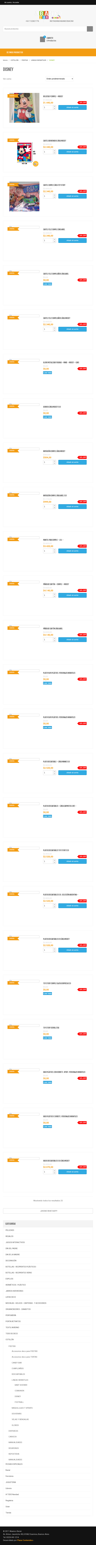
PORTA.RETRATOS (13, 1321)
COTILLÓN (14, 60)
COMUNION (19, 1391)
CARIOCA (12, 1437)
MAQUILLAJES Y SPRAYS (22, 1408)
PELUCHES (10, 1230)
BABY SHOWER (21, 1385)
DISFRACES (13, 1431)
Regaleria (9, 1501)
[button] (54, 106)
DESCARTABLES (18, 1374)
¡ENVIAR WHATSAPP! (48, 1211)
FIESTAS (25, 60)
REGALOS (9, 1236)
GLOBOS (15, 1425)
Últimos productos (15, 52)
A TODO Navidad (12, 1494)
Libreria (9, 1488)
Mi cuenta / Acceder (11, 2)
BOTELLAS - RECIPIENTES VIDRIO (19, 1273)
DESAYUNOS (14, 1448)
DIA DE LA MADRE (13, 1255)
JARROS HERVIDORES (14, 1291)
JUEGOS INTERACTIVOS (15, 1242)
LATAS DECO (11, 1297)
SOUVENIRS (17, 1414)
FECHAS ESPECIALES (14, 1464)
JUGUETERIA (11, 1482)
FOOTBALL (19, 1402)
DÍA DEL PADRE (12, 1248)
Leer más (47, 284)
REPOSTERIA (14, 1454)
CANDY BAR (17, 1363)
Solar (8, 1507)
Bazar (8, 1470)
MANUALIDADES (15, 1442)
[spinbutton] (49, 107)
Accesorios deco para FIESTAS (25, 1351)
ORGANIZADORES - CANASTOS (18, 1309)
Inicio (5, 60)
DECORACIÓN (11, 1261)
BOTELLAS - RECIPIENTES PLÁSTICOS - (21, 1267)
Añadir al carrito (72, 107)
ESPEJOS (9, 1279)
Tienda (8, 1513)
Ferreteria (9, 1476)
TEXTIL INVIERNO (12, 1327)
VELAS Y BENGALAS (20, 1419)
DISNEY (18, 1396)
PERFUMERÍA (11, 1315)
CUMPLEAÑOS (18, 1368)
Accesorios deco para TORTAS (24, 1357)
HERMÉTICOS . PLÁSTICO (16, 1285)
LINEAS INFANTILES (38, 60)
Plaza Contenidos (25, 1540)
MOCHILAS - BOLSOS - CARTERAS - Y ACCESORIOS (26, 1303)
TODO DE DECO (12, 1334)
